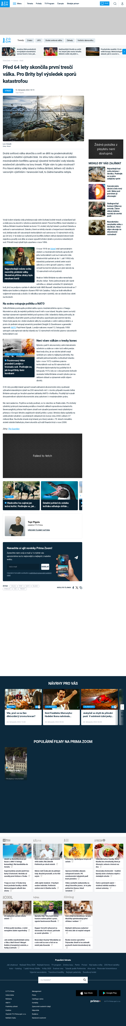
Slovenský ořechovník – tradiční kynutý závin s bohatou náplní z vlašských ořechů (108, 873)
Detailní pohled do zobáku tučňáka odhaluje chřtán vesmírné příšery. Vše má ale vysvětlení (56, 505)
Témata (30, 3)
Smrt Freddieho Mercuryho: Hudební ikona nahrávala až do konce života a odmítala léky (59, 715)
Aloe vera (91, 968)
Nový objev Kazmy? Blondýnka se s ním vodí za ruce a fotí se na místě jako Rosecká (48, 942)
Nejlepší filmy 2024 (27, 965)
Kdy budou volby (95, 965)
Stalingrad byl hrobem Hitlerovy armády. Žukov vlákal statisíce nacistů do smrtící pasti (114, 209)
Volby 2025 (46, 968)
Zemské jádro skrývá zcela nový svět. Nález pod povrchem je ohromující (114, 191)
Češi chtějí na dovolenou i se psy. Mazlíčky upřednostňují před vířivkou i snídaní (78, 918)
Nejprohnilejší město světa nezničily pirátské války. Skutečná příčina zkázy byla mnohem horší (19, 274)
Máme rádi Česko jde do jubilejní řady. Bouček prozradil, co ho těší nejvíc (47, 873)
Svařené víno (58, 968)
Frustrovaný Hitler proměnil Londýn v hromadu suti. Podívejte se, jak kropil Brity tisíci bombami (18, 367)
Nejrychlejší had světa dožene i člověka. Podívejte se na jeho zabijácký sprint (114, 173)
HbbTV (8, 1003)
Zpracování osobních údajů (41, 1006)
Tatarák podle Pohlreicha (75, 968)
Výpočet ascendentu (38, 972)
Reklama (9, 999)
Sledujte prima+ (73, 3)
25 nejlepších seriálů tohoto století (15, 917)
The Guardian (14, 429)
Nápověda (35, 1010)
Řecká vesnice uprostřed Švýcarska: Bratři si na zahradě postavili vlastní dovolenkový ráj (77, 942)
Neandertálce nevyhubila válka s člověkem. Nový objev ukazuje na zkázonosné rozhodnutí (115, 228)
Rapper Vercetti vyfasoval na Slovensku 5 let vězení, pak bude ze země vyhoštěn (47, 930)
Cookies (8, 1010)
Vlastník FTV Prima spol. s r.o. (16, 1014)
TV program (56, 965)
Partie (77, 965)
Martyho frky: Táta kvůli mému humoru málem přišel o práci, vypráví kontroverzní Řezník (46, 918)
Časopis (60, 3)
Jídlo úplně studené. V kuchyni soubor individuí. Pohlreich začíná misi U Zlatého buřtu (47, 885)
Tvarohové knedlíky (56, 972)
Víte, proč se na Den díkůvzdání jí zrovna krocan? (21, 715)
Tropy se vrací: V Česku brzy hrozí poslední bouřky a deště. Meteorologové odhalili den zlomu (16, 887)
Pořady (38, 3)
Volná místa (10, 995)
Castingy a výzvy (37, 999)
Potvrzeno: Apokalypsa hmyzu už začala (78, 860)
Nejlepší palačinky (73, 972)
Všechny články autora (39, 530)
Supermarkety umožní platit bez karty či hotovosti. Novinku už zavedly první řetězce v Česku (16, 873)
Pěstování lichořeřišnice (107, 968)
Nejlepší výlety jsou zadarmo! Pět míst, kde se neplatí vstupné (77, 929)
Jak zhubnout (12, 965)
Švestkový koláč (89, 972)
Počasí (84, 965)
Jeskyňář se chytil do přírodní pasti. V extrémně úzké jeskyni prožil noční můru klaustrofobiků (98, 715)
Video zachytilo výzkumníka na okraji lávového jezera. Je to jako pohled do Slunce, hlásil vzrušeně (78, 887)
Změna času (68, 965)
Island (52, 248)
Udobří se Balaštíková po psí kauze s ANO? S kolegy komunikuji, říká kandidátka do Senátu (16, 863)
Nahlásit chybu (11, 1018)
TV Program (49, 3)
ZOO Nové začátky (111, 965)
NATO (13, 327)
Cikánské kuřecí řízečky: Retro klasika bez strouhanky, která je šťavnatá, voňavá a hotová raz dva (108, 863)
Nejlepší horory (43, 965)
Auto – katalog (15, 968)
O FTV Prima (10, 991)
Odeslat (45, 567)
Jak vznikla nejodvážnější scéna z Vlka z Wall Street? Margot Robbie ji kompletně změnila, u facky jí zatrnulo (16, 944)
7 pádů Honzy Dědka (31, 968)
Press (34, 995)
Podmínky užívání (12, 1006)
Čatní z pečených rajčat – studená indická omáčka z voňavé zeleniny (106, 885)
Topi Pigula (19, 92)
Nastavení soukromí (39, 1018)
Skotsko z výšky (13, 770)
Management (36, 991)
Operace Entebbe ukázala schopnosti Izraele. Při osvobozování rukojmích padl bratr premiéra (76, 875)
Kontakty (35, 1003)
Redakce (35, 1014)
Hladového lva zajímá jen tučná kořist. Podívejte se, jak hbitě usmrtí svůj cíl (19, 505)
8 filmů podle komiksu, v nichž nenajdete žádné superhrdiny (15, 929)
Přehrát (11, 767)
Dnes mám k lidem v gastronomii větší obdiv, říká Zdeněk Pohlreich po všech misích (47, 861)
